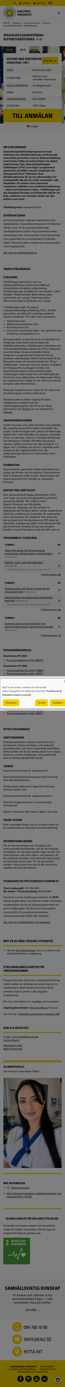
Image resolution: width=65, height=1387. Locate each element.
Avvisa (41, 702)
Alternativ (11, 702)
